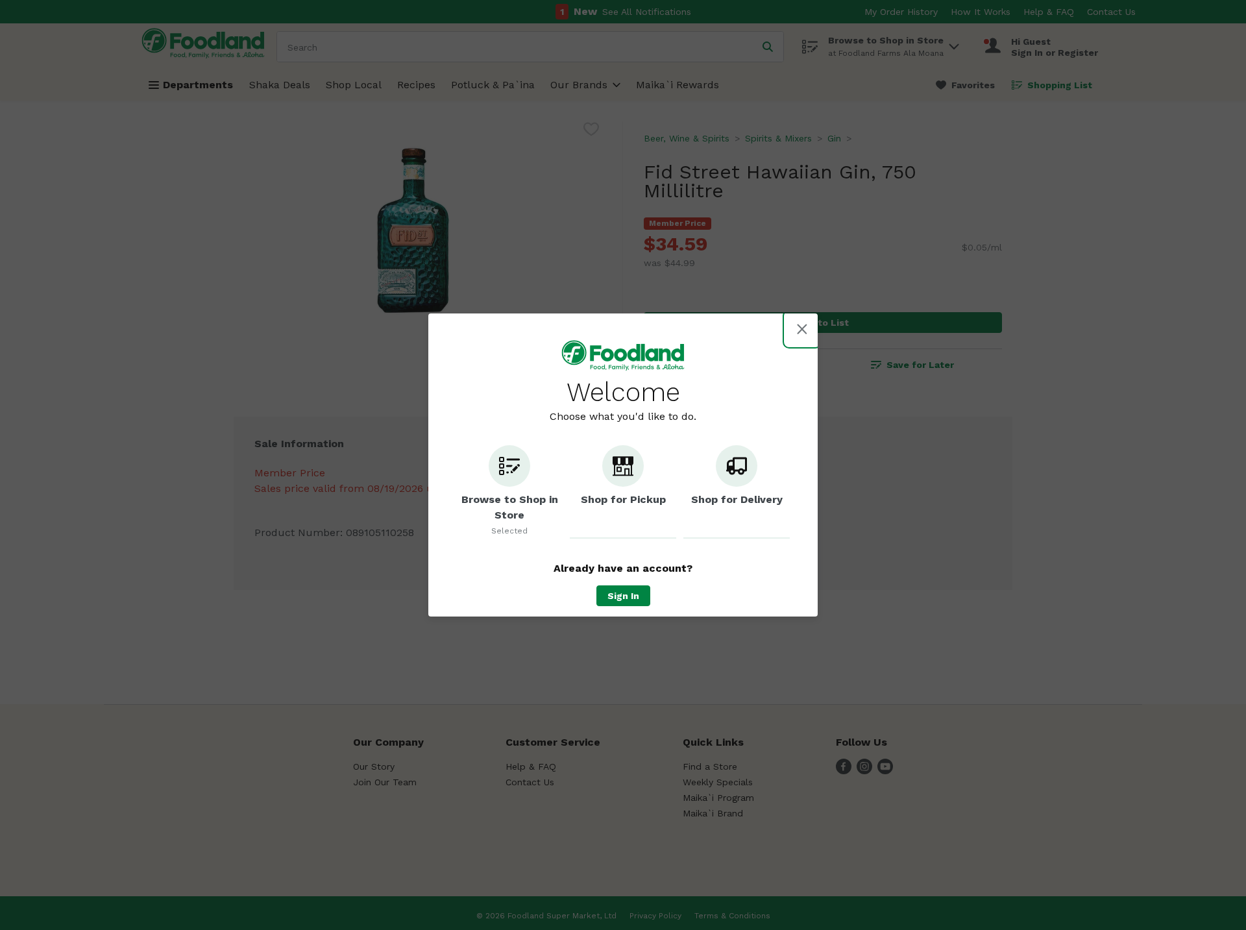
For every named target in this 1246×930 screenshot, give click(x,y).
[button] (509, 492)
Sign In (623, 596)
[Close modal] (802, 329)
